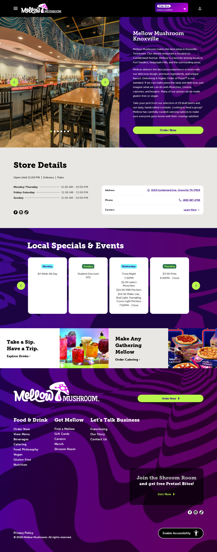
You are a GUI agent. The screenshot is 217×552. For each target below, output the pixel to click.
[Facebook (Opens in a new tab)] (16, 212)
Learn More (190, 209)
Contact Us (98, 439)
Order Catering (126, 359)
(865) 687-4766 (191, 200)
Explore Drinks (17, 356)
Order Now (168, 130)
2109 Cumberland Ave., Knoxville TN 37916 (175, 190)
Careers (60, 439)
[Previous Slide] (21, 286)
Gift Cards (62, 434)
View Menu (22, 434)
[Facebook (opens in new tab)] (190, 512)
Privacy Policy (23, 532)
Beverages (21, 439)
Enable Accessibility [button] (177, 533)
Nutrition (20, 465)
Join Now (164, 494)
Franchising (98, 429)
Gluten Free (22, 459)
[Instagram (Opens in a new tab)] (21, 212)
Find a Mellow (64, 429)
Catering (20, 444)
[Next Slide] (196, 286)
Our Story (97, 434)
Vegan (18, 454)
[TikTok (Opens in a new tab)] (26, 212)
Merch (59, 444)
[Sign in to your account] (199, 8)
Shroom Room (64, 449)
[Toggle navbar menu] (16, 8)
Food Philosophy (26, 449)
